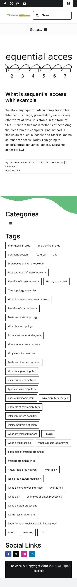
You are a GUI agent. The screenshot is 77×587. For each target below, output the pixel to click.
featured (41, 254)
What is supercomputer (21, 371)
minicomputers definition (22, 424)
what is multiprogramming (53, 442)
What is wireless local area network (28, 299)
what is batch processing (22, 505)
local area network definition (24, 478)
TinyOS (48, 433)
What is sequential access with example (35, 97)
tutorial (12, 532)
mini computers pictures (22, 380)
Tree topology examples (22, 290)
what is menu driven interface (25, 487)
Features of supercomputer (24, 362)
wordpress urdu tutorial (21, 514)
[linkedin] (32, 554)
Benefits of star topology (22, 308)
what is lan (51, 469)
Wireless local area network (24, 344)
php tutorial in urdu (19, 245)
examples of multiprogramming (26, 451)
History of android (56, 281)
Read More (11, 170)
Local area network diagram (24, 335)
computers (57, 162)
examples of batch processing (44, 496)
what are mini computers (22, 433)
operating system (18, 254)
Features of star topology (22, 317)
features (28, 532)
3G (42, 532)
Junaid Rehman (18, 162)
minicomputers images (55, 397)
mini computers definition (22, 415)
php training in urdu (48, 245)
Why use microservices (21, 353)
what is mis (56, 487)
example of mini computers (24, 406)
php (55, 254)
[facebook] (5, 3)
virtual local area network (22, 469)
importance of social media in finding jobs (32, 523)
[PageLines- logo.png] (17, 15)
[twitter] (11, 3)
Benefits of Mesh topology (23, 281)
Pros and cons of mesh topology (27, 272)
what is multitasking (19, 442)
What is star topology (20, 326)
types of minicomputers (22, 388)
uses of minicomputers (21, 397)
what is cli (14, 496)
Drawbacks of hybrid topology (26, 263)
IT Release (15, 566)
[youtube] (24, 3)
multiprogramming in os (21, 460)
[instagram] (17, 3)
